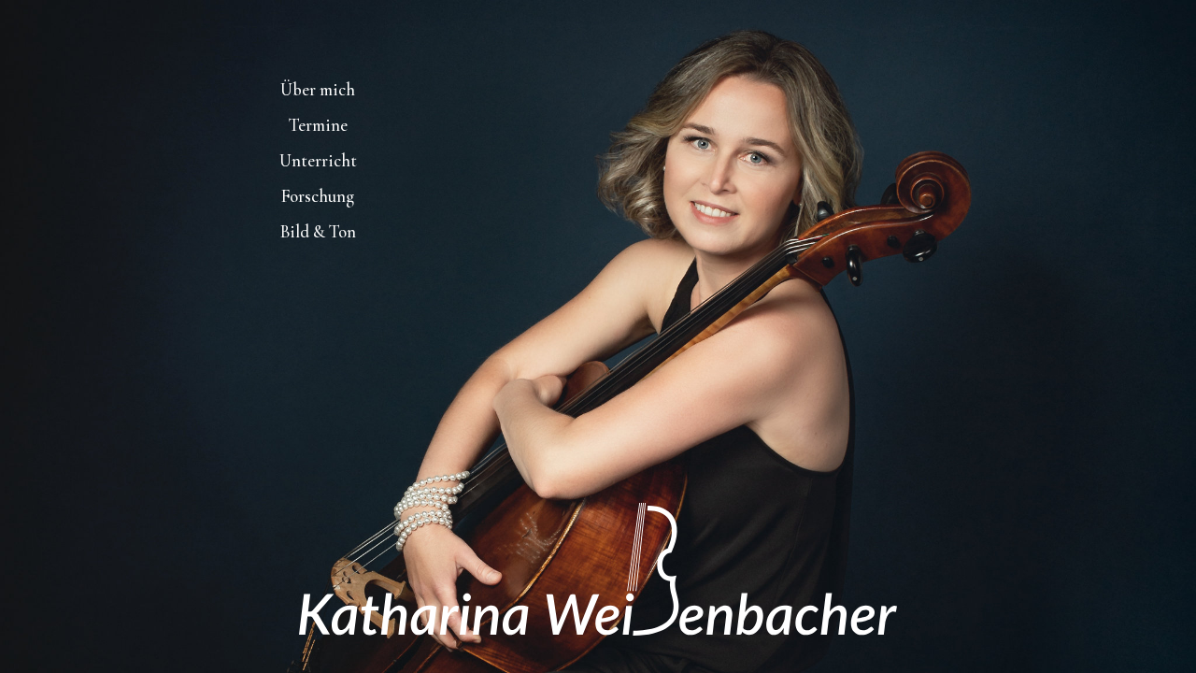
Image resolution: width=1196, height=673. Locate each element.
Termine (318, 125)
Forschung (317, 196)
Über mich (317, 89)
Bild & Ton (318, 232)
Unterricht (318, 160)
